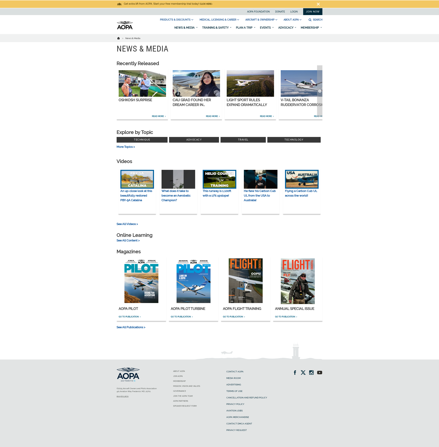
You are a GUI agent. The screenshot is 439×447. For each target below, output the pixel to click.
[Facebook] (296, 373)
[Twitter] (304, 373)
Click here (205, 4)
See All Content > (128, 240)
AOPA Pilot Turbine (188, 309)
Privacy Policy (235, 404)
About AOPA (291, 19)
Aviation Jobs (234, 410)
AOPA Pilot (128, 309)
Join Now (313, 11)
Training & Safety (215, 27)
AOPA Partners (180, 401)
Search (317, 19)
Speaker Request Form (185, 406)
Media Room (233, 378)
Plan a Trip (244, 27)
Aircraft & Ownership (260, 19)
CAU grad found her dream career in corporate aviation (192, 105)
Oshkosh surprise (135, 100)
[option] (142, 93)
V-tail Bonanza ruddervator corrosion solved (304, 105)
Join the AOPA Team (183, 396)
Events (265, 27)
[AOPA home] (125, 28)
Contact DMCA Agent (239, 423)
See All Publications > (131, 327)
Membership (310, 27)
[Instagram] (312, 373)
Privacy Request (236, 430)
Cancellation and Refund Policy (246, 397)
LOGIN (294, 11)
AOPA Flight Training (242, 309)
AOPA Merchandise (237, 417)
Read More (158, 116)
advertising (233, 384)
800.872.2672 (122, 396)
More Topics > (126, 146)
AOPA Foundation (258, 11)
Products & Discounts (175, 19)
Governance (179, 391)
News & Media (184, 27)
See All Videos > (127, 224)
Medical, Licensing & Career (218, 19)
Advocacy (286, 27)
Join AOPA (178, 376)
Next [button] (319, 91)
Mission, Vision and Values (186, 386)
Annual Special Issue (294, 309)
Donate (280, 11)
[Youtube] (319, 373)
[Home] (121, 38)
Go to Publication (129, 317)
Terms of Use (234, 391)
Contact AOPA (235, 371)
